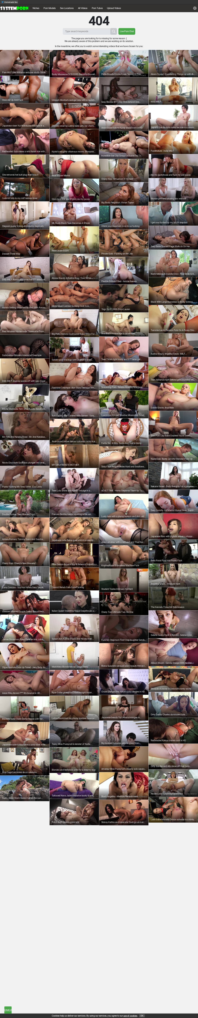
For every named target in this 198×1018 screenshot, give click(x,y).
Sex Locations (67, 8)
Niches (36, 8)
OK (142, 1016)
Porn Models (49, 8)
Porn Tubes (97, 8)
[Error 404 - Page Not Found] (14, 8)
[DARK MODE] (195, 8)
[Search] (113, 31)
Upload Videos (114, 8)
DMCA (8, 1010)
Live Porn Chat (127, 31)
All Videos (82, 8)
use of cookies (130, 1015)
